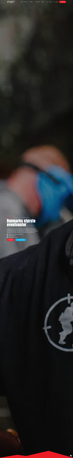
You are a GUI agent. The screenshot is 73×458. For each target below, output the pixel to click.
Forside (21, 1)
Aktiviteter (26, 1)
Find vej (50, 1)
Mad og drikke (37, 1)
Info (53, 1)
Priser (47, 1)
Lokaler (43, 1)
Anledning (31, 1)
